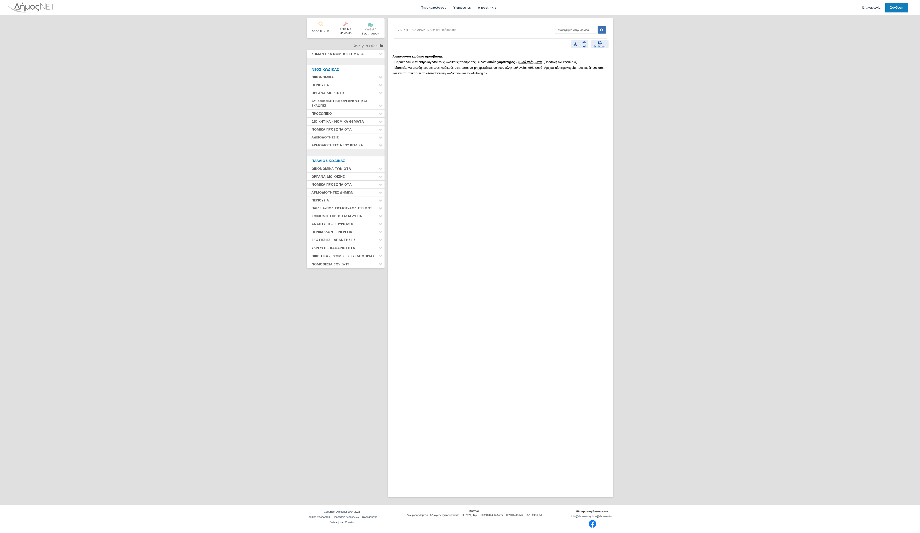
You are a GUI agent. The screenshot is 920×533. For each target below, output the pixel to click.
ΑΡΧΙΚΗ (422, 30)
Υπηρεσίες (462, 7)
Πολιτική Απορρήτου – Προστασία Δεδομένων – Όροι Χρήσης (342, 517)
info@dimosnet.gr (581, 516)
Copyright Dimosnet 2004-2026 (342, 511)
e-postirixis (487, 7)
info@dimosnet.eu (602, 516)
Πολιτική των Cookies (342, 522)
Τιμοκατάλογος (433, 7)
